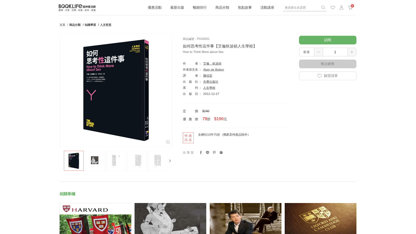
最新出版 (177, 7)
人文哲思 (105, 24)
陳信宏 (207, 75)
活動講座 (267, 7)
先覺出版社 (210, 81)
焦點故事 (245, 7)
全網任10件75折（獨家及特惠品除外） (224, 134)
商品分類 (222, 7)
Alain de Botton (213, 69)
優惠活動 (155, 7)
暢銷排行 (200, 7)
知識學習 (90, 24)
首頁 (62, 24)
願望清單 (331, 76)
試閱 (327, 40)
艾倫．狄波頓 (212, 63)
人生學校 (209, 87)
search (323, 7)
